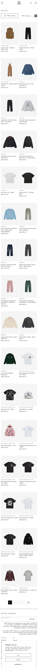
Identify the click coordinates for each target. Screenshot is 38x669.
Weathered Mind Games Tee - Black (27, 482)
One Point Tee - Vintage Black (26, 193)
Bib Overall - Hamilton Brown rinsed (10, 84)
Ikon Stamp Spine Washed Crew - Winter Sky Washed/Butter (9, 230)
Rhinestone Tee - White (26, 517)
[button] (31, 3)
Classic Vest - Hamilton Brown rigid (8, 48)
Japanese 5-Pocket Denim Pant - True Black (9, 120)
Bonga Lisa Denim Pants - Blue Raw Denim (9, 265)
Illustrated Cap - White (26, 409)
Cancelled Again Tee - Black (9, 517)
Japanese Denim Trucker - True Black (9, 157)
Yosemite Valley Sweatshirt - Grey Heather (27, 120)
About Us (3, 640)
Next (28, 602)
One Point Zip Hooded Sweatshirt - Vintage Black (27, 157)
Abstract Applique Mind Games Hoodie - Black (26, 554)
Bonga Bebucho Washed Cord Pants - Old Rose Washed (8, 302)
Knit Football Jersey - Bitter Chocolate (9, 590)
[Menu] (3, 3)
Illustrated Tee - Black (7, 409)
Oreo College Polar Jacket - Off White (9, 337)
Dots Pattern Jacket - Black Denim (27, 337)
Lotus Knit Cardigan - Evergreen (7, 373)
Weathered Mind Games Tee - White (27, 446)
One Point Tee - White (7, 192)
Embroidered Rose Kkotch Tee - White (27, 373)
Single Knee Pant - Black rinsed (26, 48)
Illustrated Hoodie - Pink (8, 445)
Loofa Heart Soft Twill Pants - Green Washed (28, 229)
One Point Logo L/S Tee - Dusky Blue (26, 84)
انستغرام (15, 640)
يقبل (18, 655)
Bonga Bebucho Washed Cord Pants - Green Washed (27, 301)
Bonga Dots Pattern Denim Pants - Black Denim (27, 265)
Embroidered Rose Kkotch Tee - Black (9, 482)
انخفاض (18, 659)
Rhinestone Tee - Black (8, 554)
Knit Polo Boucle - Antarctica (27, 590)
